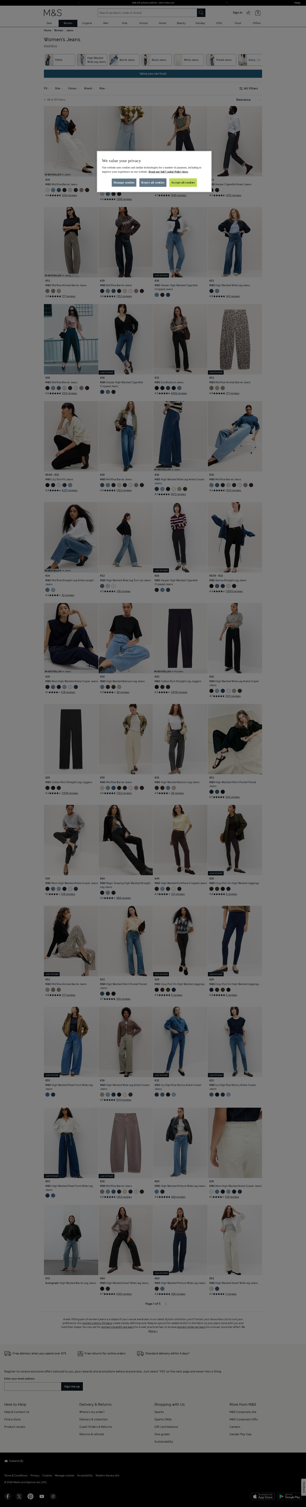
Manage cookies (124, 182)
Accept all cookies (183, 182)
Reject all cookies (152, 182)
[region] (154, 172)
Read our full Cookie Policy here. (168, 171)
